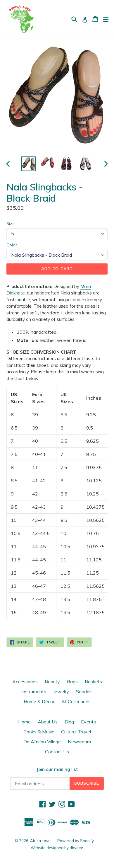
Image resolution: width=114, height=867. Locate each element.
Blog (69, 722)
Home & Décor (39, 701)
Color (11, 245)
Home (24, 722)
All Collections (76, 701)
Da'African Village (42, 742)
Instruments (33, 691)
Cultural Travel (76, 732)
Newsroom (79, 742)
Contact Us (57, 751)
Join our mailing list (57, 769)
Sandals (84, 691)
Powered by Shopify (75, 840)
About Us (48, 722)
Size (10, 223)
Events (88, 722)
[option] (28, 164)
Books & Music (38, 732)
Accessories (25, 681)
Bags (72, 681)
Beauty (52, 681)
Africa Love (40, 840)
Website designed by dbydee (57, 847)
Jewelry (61, 691)
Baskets (93, 681)
